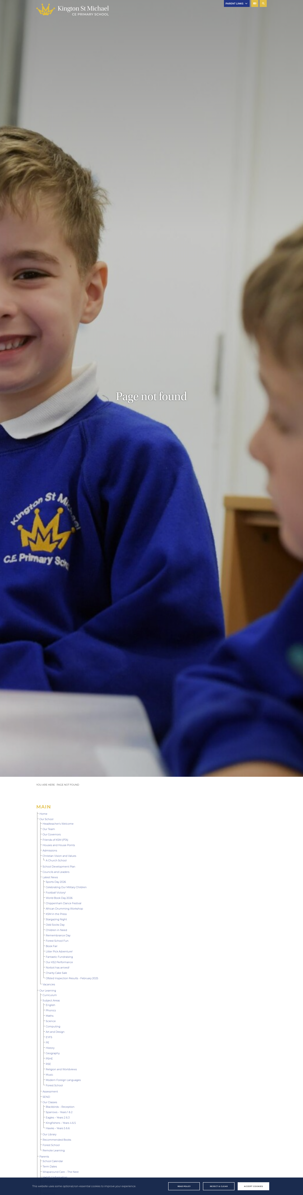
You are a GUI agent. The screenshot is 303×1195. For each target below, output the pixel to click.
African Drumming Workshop (64, 908)
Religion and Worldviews (61, 1069)
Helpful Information (55, 1177)
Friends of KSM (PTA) (55, 839)
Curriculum (50, 995)
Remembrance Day (58, 935)
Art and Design (55, 1031)
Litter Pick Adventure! (59, 951)
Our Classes (50, 1102)
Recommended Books (57, 1139)
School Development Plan (59, 866)
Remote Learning (54, 1150)
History (50, 1047)
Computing (53, 1026)
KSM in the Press (56, 914)
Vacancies (49, 984)
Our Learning (47, 990)
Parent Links (234, 3)
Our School (46, 819)
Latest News (50, 877)
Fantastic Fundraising (59, 956)
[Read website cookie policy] (184, 1186)
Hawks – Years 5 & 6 (58, 1128)
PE (47, 1042)
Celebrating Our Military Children (66, 887)
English (50, 1005)
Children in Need (56, 930)
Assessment (50, 1091)
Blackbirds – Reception (60, 1106)
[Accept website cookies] (253, 1186)
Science (51, 1021)
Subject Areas (51, 1000)
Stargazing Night (56, 919)
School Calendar (53, 1161)
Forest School (54, 1085)
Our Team (49, 829)
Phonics (51, 1010)
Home (43, 813)
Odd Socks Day (55, 924)
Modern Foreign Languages (63, 1080)
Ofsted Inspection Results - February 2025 (72, 978)
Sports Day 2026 (56, 881)
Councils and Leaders (56, 871)
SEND (46, 1096)
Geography (53, 1053)
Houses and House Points (59, 845)
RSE (48, 1064)
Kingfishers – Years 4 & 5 (61, 1122)
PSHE (49, 1058)
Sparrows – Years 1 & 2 (59, 1112)
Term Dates (50, 1166)
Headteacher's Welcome (58, 823)
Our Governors (52, 834)
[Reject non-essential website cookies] (219, 1186)
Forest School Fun (57, 940)
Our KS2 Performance (59, 962)
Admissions (50, 850)
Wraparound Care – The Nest (61, 1171)
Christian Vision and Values (59, 855)
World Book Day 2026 (59, 897)
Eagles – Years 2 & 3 (58, 1117)
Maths (49, 1015)
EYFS (49, 1037)
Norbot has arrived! (57, 967)
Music (49, 1074)
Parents (44, 1156)
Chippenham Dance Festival (63, 903)
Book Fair (51, 946)
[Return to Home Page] (72, 9)
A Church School (56, 860)
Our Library (49, 1134)
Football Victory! (56, 892)
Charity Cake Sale (56, 972)
